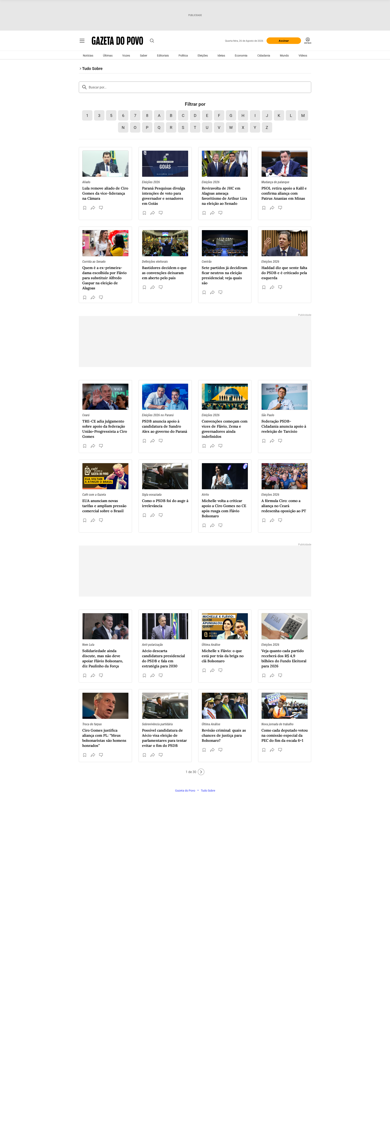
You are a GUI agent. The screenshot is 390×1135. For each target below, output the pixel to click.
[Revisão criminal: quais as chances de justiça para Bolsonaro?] (225, 706)
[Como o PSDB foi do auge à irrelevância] (165, 476)
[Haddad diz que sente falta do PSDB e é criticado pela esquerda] (284, 243)
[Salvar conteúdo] (84, 207)
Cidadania (263, 55)
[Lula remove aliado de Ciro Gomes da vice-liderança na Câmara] (105, 163)
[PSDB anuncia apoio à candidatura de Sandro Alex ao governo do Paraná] (165, 396)
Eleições (203, 55)
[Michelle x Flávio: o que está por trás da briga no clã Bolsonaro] (225, 626)
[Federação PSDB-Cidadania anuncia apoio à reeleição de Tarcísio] (284, 396)
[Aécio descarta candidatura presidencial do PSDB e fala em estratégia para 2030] (165, 626)
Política (183, 55)
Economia (241, 55)
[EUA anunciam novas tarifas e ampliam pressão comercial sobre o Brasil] (105, 476)
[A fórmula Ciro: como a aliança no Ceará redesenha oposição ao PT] (284, 476)
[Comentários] (101, 208)
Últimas (108, 55)
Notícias (88, 55)
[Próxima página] (201, 772)
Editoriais (163, 55)
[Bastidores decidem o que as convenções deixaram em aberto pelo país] (165, 243)
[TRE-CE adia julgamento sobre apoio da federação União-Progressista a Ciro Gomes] (105, 396)
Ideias (221, 55)
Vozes (126, 55)
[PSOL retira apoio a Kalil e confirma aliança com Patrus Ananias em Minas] (284, 163)
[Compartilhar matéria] (92, 207)
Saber (143, 55)
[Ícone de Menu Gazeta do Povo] (82, 40)
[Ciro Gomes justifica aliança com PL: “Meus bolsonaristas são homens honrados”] (105, 706)
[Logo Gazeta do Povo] (117, 41)
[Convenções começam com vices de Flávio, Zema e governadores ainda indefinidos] (225, 396)
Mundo (284, 55)
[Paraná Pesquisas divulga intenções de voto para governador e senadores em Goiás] (165, 163)
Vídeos (303, 55)
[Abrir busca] (152, 40)
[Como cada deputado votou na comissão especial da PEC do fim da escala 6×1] (284, 706)
